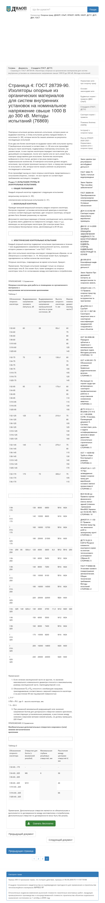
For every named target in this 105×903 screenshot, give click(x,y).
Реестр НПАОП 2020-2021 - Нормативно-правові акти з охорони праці (87, 143)
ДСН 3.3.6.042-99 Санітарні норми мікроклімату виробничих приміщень (88, 215)
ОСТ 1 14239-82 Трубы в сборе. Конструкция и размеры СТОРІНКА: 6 (87, 457)
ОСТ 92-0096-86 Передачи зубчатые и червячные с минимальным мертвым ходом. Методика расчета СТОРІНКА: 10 (88, 346)
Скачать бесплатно (42, 823)
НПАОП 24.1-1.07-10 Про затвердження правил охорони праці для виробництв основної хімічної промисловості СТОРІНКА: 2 (88, 478)
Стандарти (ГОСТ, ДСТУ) (41, 68)
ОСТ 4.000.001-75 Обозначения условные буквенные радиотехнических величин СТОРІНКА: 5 (88, 368)
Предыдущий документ (21, 833)
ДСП (94, 15)
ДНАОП (57, 15)
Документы (23, 68)
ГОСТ (37, 17)
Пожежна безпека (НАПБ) (88, 123)
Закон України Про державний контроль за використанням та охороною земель (88, 277)
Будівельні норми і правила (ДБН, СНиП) (88, 99)
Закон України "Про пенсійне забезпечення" (87, 185)
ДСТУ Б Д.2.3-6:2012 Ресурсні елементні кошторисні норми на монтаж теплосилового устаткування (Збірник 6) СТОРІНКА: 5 (88, 550)
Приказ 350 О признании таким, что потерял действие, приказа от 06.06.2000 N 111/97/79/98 (47, 879)
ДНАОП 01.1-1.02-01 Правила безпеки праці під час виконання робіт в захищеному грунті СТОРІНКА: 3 (88, 527)
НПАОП (70, 15)
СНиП (63, 15)
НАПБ (77, 15)
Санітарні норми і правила (88, 115)
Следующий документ (60, 839)
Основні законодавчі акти (87, 89)
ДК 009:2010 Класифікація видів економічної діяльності (88, 263)
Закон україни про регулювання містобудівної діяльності (88, 163)
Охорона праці (47, 15)
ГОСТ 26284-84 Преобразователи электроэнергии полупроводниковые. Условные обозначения (89, 199)
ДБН (32, 17)
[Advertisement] (52, 40)
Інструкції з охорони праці (87, 131)
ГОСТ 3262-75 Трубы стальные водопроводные (87, 174)
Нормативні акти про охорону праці (88, 82)
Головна (11, 68)
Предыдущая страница (21, 850)
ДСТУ (89, 15)
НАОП (83, 15)
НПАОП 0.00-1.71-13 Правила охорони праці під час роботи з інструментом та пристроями (88, 294)
